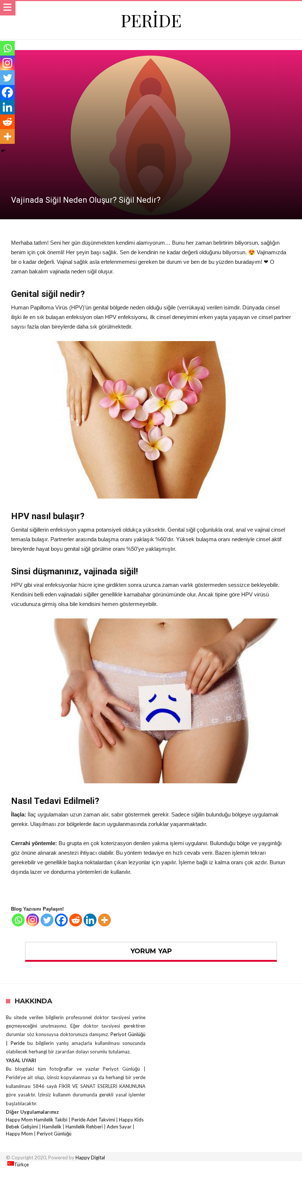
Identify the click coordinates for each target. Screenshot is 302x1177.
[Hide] (3, 151)
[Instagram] (32, 920)
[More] (104, 920)
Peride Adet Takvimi (93, 1120)
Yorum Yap (151, 951)
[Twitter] (47, 920)
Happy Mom (19, 1134)
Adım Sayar (119, 1127)
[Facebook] (61, 920)
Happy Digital (90, 1157)
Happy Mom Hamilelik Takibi (36, 1120)
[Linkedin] (90, 920)
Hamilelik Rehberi (84, 1127)
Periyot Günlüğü (54, 1134)
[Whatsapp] (18, 920)
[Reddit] (75, 920)
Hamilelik (52, 1127)
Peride (151, 20)
